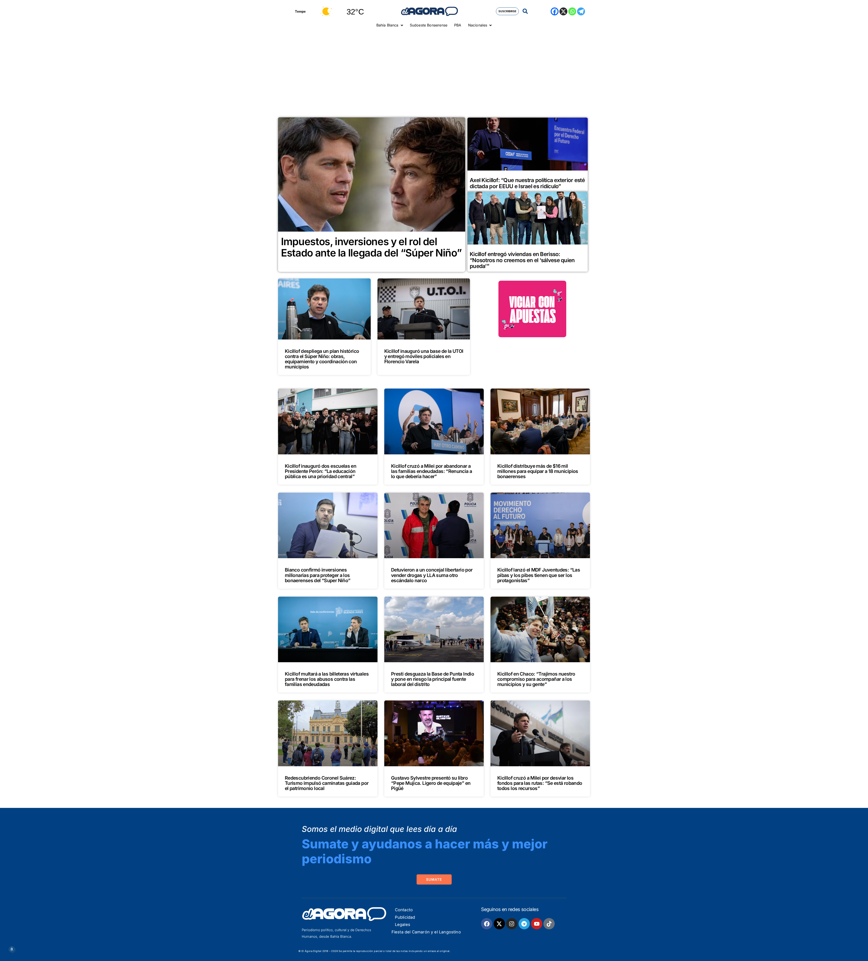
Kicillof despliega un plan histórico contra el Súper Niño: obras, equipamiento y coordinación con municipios (322, 359)
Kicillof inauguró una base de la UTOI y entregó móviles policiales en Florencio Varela (423, 356)
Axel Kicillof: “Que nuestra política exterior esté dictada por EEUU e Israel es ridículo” (527, 183)
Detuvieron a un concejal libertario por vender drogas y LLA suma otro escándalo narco (431, 575)
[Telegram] (581, 11)
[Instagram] (511, 923)
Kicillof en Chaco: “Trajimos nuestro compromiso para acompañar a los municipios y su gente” (536, 679)
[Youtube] (536, 923)
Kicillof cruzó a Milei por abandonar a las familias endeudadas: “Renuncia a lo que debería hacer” (431, 471)
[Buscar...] (525, 11)
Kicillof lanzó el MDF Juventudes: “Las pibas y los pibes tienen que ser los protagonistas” (538, 575)
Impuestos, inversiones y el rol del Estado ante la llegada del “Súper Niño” (371, 247)
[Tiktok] (549, 923)
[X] (563, 11)
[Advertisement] (434, 64)
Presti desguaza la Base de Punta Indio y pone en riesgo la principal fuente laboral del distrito (432, 679)
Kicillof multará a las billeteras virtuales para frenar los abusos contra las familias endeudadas (327, 679)
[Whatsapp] (572, 11)
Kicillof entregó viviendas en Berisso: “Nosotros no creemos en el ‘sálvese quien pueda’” (522, 260)
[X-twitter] (499, 923)
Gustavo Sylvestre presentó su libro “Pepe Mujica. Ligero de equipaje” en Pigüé (430, 783)
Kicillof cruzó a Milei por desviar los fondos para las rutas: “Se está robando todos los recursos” (539, 783)
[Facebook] (555, 11)
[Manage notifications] (11, 949)
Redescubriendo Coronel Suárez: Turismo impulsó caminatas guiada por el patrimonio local (326, 783)
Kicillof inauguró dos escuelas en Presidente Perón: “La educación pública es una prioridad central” (320, 471)
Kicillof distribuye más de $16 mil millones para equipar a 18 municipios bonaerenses (537, 471)
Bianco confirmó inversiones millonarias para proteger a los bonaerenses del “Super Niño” (317, 575)
